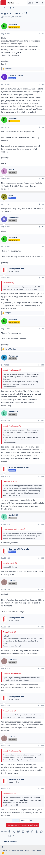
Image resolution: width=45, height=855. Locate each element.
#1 (43, 34)
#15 (42, 590)
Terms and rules (17, 850)
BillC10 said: (7, 283)
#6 (43, 227)
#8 (43, 278)
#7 (43, 246)
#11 (42, 421)
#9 (43, 329)
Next (23, 820)
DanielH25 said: (8, 482)
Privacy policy (30, 850)
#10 (42, 365)
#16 (42, 627)
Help (39, 850)
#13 (42, 524)
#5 (43, 204)
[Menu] (3, 2)
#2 (43, 84)
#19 (42, 746)
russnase (6, 17)
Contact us (6, 850)
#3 (43, 127)
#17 (42, 669)
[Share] (39, 33)
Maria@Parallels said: (10, 370)
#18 (42, 706)
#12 (42, 477)
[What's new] (37, 2)
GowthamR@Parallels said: (13, 529)
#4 (43, 179)
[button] (2, 846)
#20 (42, 788)
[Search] (42, 2)
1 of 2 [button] (16, 820)
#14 (42, 558)
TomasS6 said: (8, 632)
